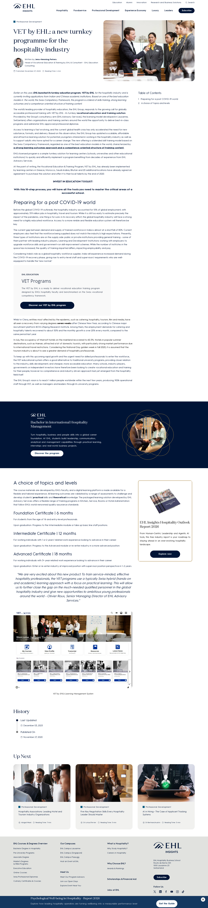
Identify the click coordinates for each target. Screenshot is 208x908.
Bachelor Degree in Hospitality (26, 848)
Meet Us (64, 872)
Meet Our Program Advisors (72, 877)
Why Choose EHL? (116, 863)
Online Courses (20, 872)
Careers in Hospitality (116, 853)
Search (191, 2)
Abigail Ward (26, 822)
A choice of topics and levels (155, 103)
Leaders (168, 10)
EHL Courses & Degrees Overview (30, 843)
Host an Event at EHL (69, 861)
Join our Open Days (69, 881)
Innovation (142, 2)
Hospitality (62, 10)
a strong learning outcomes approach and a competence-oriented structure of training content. (68, 147)
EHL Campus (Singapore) (71, 853)
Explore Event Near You (70, 886)
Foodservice (80, 10)
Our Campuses (67, 843)
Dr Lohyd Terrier (89, 822)
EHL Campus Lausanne (70, 848)
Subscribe (186, 10)
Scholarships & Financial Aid (121, 879)
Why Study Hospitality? (117, 848)
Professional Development (105, 10)
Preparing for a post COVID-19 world (159, 99)
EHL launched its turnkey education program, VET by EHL (63, 92)
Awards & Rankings (115, 868)
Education (117, 2)
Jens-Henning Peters (46, 59)
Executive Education (22, 868)
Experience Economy (135, 10)
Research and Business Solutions (166, 2)
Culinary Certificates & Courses (27, 881)
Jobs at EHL (113, 890)
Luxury (155, 10)
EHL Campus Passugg (69, 857)
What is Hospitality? (117, 843)
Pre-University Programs (23, 853)
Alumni (129, 2)
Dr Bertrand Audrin (152, 822)
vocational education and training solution (101, 113)
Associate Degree (21, 857)
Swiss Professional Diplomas (25, 877)
